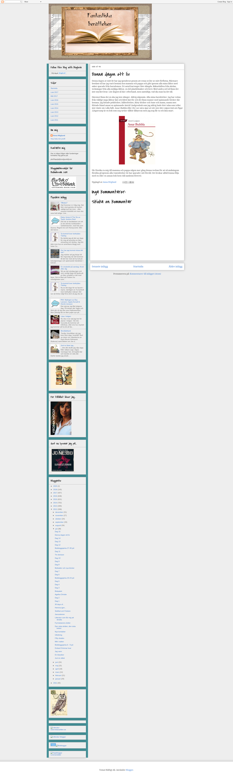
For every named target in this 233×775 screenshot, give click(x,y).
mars (57, 672)
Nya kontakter (60, 632)
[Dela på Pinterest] (133, 182)
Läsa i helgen (66, 316)
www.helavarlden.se (58, 730)
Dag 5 (57, 581)
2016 (55, 496)
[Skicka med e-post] (123, 182)
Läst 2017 (54, 92)
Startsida (138, 266)
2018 (55, 489)
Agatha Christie (61, 594)
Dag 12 (57, 545)
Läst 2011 (54, 120)
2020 (55, 486)
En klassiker (59, 655)
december (59, 512)
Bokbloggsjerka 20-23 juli (64, 578)
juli (56, 529)
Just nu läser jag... (68, 345)
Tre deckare (59, 555)
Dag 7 (57, 571)
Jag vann (58, 651)
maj (57, 666)
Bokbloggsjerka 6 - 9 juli (64, 645)
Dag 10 (57, 558)
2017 (55, 493)
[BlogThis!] (126, 182)
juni (56, 662)
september (59, 522)
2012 (55, 509)
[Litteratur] (55, 728)
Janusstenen (60, 614)
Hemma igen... (60, 608)
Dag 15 (57, 532)
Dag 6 (57, 575)
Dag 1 (57, 601)
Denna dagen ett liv (62, 535)
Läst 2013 (54, 112)
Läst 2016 (54, 100)
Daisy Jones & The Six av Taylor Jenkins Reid (70, 218)
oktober (58, 519)
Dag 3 (57, 588)
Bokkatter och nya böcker (64, 568)
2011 (55, 683)
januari (58, 679)
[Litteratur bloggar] (58, 737)
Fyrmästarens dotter (63, 623)
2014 (55, 503)
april (57, 669)
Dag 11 (57, 551)
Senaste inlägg (100, 266)
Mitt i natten (59, 642)
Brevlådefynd (66, 331)
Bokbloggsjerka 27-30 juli (64, 548)
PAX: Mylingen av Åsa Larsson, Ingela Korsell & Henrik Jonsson (70, 302)
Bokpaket (58, 591)
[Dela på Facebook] (130, 182)
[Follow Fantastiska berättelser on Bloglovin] (59, 74)
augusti (58, 525)
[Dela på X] (128, 182)
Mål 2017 (54, 96)
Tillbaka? (64, 203)
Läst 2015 (54, 104)
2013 (55, 506)
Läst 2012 (54, 116)
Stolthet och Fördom (63, 611)
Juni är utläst (60, 658)
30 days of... (59, 604)
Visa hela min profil (58, 139)
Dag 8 (57, 565)
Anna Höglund (59, 135)
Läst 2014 (54, 108)
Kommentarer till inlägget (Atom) (145, 274)
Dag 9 (57, 561)
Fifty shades (59, 638)
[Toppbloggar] (56, 753)
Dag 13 (57, 541)
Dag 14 (57, 538)
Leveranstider (56, 755)
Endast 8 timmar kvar (63, 648)
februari (58, 675)
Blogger (129, 770)
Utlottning (58, 635)
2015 (55, 499)
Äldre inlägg (175, 266)
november (59, 515)
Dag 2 (57, 598)
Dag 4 (57, 584)
